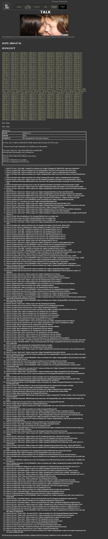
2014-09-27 (78, 81)
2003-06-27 (69, 110)
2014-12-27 (51, 81)
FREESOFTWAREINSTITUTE (28, 7)
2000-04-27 (6, 119)
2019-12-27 (78, 68)
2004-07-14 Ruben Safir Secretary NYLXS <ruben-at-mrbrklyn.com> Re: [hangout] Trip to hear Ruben (36, 361)
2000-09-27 (42, 117)
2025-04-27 (69, 55)
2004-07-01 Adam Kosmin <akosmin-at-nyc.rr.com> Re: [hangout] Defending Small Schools (33, 525)
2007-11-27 (78, 98)
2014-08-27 (6, 83)
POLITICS (36, 7)
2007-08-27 (24, 100)
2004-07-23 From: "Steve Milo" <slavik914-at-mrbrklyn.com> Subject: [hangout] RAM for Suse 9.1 (35, 248)
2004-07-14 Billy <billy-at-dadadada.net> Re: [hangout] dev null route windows (29, 347)
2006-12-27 (15, 102)
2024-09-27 (51, 56)
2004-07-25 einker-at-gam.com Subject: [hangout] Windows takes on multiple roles (31, 218)
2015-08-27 (60, 79)
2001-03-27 (69, 115)
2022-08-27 (33, 62)
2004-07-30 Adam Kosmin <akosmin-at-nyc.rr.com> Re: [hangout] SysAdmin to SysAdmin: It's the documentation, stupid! (42, 184)
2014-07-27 (15, 83)
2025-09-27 (24, 55)
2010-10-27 (7, 93)
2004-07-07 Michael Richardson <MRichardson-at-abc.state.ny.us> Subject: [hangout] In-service (35, 493)
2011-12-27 (51, 89)
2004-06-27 (42, 108)
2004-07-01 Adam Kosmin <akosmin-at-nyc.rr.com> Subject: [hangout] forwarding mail (32, 528)
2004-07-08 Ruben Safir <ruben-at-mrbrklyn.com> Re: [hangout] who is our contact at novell (33, 452)
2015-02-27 (33, 81)
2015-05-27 (6, 81)
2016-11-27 (6, 77)
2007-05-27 (51, 100)
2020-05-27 (33, 68)
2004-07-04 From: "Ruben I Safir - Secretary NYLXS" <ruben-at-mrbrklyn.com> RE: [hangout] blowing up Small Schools (42, 513)
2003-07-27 (60, 110)
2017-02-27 (60, 76)
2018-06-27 (78, 72)
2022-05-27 (60, 62)
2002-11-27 (51, 112)
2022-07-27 (42, 62)
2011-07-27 (11, 91)
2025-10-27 (15, 55)
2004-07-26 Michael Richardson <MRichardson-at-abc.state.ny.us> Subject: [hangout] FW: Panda (35, 207)
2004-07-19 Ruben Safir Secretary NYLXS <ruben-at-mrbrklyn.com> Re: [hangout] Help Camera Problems (38, 278)
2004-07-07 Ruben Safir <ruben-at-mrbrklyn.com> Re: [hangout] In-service (28, 487)
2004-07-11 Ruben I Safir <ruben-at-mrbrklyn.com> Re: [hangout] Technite (28, 426)
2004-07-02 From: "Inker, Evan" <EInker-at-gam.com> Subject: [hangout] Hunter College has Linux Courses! (38, 517)
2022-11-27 (6, 62)
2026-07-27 (15, 53)
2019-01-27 (15, 72)
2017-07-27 (15, 76)
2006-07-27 (60, 102)
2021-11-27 (33, 64)
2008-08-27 (78, 96)
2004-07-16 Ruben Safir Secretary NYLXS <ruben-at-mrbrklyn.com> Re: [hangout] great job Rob (35, 305)
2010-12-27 (73, 91)
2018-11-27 (33, 72)
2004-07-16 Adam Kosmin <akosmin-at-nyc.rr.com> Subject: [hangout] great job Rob (31, 307)
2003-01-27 (33, 112)
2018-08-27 (60, 72)
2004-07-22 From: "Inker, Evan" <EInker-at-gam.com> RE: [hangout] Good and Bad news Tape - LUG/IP (37, 254)
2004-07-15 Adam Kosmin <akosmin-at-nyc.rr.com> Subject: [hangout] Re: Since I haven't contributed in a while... (40, 322)
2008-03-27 (42, 98)
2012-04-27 (15, 89)
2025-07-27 (42, 55)
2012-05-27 (6, 89)
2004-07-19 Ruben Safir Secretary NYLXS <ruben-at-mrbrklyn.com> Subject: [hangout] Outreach (35, 276)
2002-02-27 (51, 114)
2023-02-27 (60, 60)
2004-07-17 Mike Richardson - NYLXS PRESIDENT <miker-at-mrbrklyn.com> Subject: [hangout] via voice (37, 295)
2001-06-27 (42, 115)
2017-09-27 (78, 74)
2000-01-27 (33, 119)
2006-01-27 (33, 104)
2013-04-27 (69, 85)
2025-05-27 (60, 55)
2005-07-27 (6, 106)
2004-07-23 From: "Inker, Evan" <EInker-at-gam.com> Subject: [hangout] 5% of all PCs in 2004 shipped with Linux (40, 242)
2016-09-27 (24, 77)
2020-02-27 (60, 68)
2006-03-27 (15, 104)
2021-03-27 (24, 66)
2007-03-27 (69, 100)
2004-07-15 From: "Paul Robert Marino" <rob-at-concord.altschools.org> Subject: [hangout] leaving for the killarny (40, 321)
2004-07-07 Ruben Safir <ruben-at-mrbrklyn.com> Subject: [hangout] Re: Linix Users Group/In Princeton (37, 485)
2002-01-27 (60, 114)
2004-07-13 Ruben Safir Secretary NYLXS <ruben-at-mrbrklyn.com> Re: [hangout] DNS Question (35, 402)
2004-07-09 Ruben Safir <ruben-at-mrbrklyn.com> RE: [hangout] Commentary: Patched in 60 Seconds (36, 431)
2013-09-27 (24, 85)
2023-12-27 (51, 58)
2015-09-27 (51, 79)
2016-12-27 (78, 76)
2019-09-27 (24, 70)
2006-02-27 (24, 104)
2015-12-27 (24, 79)
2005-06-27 (15, 106)
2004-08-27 (24, 108)
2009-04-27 (6, 96)
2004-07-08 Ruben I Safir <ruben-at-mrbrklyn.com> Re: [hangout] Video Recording (30, 476)
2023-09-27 (78, 58)
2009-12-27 (15, 95)
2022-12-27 (78, 60)
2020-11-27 (60, 66)
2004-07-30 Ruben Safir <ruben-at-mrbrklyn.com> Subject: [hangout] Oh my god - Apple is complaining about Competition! (42, 177)
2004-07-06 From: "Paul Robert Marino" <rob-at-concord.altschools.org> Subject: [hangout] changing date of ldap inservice (43, 502)
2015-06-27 (78, 79)
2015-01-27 (42, 81)
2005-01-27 (60, 106)
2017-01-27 (69, 76)
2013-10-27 (15, 85)
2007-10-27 (6, 100)
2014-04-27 (42, 83)
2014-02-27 (60, 83)
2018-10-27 (42, 72)
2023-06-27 (24, 60)
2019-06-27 (51, 70)
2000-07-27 (60, 117)
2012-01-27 (42, 89)
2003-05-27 (78, 110)
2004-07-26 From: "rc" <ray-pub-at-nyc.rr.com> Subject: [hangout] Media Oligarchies (31, 201)
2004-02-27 (78, 108)
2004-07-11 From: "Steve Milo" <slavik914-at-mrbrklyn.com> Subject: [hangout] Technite (32, 424)
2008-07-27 (6, 98)
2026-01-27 (69, 53)
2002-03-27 (42, 114)
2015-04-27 (15, 81)
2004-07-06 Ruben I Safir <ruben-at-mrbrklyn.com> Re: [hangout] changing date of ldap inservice (35, 500)
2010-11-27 (82, 91)
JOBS (45, 7)
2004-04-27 (60, 108)
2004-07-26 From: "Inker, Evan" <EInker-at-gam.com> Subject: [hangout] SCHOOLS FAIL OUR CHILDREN (37, 211)
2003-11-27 (24, 110)
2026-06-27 (24, 53)
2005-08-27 (78, 104)
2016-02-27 (6, 79)
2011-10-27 (68, 89)
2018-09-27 (51, 72)
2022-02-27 (6, 64)
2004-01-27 (6, 110)
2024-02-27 (33, 58)
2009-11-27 (24, 95)
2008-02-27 (51, 98)
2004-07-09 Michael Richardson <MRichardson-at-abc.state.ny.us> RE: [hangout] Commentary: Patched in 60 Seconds (41, 438)
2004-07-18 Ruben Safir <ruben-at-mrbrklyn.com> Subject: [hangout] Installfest (30, 285)
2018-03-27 (24, 74)
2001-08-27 (24, 115)
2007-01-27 (6, 102)
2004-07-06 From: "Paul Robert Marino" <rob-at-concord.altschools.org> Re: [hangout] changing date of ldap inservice (41, 498)
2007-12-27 (69, 98)
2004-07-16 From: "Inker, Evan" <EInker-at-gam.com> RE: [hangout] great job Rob (30, 303)
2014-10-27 (69, 81)
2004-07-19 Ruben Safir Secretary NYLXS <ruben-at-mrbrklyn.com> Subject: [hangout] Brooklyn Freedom (38, 269)
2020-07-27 (15, 68)
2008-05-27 (24, 98)
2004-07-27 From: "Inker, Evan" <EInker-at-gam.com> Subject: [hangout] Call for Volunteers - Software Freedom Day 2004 (42, 197)
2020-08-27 (6, 68)
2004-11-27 (78, 106)
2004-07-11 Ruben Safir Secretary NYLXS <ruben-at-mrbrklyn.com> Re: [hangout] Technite (33, 422)
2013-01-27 (15, 87)
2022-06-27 (51, 62)
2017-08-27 (6, 76)
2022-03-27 (78, 62)
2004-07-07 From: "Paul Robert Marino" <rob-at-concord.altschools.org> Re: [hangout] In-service (35, 491)
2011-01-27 (64, 91)
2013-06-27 (51, 85)
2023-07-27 (15, 60)
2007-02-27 (78, 100)
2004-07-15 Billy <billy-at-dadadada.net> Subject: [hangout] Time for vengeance (30, 319)
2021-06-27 (78, 64)
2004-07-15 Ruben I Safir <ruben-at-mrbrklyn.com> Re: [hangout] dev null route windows (32, 315)
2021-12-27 (24, 64)
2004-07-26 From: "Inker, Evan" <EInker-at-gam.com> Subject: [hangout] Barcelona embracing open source (38, 203)
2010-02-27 (78, 93)
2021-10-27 (42, 64)
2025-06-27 (51, 55)
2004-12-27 (69, 106)
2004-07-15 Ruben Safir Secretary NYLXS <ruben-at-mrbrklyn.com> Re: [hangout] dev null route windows (37, 338)
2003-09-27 (42, 110)
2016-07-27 (42, 77)
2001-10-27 (6, 115)
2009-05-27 (78, 95)
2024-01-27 (42, 58)
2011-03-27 (46, 91)
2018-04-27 (15, 74)
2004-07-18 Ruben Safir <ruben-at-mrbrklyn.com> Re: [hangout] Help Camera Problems (32, 287)
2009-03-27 (15, 96)
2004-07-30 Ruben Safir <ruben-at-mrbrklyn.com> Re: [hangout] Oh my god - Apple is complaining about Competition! (41, 172)
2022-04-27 (69, 62)
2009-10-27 (33, 95)
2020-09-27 (78, 66)
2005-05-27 (24, 106)
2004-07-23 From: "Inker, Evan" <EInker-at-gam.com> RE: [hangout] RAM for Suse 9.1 (32, 240)
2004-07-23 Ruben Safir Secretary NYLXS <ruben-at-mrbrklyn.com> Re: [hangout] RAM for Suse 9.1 (36, 246)
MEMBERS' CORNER (54, 7)
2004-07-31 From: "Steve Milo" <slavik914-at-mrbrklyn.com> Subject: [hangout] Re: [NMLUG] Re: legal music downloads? (42, 168)
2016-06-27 (51, 77)
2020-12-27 (51, 66)
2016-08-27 (33, 77)
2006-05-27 (78, 102)
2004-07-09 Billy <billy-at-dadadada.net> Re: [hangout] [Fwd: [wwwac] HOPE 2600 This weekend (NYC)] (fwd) (38, 450)
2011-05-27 (29, 91)
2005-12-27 (42, 104)
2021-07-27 (69, 64)
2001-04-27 (60, 115)
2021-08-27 (60, 64)
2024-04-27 (15, 58)
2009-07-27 (60, 95)
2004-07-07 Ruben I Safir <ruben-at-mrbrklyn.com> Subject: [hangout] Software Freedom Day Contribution (38, 489)
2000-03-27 (15, 119)
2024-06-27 (78, 56)
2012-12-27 (24, 87)
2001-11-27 (78, 114)
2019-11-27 (6, 70)
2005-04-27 (33, 106)
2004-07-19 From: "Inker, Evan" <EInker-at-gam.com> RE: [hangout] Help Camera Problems (33, 280)
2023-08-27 (6, 60)
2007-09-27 (15, 100)
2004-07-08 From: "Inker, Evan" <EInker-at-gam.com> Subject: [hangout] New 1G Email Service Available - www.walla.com (43, 472)
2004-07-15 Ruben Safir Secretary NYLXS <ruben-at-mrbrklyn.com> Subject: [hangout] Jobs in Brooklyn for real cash (41, 309)
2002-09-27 (69, 112)
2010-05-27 (51, 93)
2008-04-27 (33, 98)
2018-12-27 (24, 72)
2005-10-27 (60, 104)
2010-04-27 (60, 93)
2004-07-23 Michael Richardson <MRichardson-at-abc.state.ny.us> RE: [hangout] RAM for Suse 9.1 (35, 235)
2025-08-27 (33, 55)
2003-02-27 (24, 112)
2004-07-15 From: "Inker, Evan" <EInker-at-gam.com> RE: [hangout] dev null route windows (33, 334)
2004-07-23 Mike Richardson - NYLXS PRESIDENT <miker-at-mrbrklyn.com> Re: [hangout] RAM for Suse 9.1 (38, 244)
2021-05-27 (6, 66)
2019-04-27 (69, 70)
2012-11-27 (33, 87)
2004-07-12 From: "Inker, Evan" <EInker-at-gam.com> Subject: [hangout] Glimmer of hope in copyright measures (40, 411)
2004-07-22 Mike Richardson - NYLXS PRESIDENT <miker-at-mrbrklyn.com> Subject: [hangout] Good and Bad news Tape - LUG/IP (45, 257)
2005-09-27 (69, 104)
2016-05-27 (60, 77)
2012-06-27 (78, 87)
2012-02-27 (33, 89)
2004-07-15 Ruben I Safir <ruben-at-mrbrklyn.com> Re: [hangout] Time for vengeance (31, 311)
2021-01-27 (42, 66)
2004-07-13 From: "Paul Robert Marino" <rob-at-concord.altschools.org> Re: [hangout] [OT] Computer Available (39, 385)
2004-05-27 (51, 108)
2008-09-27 (69, 96)
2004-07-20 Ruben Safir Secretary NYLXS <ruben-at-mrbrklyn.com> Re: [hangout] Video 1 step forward (37, 261)
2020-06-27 (24, 68)
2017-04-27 (42, 76)
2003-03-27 (15, 112)
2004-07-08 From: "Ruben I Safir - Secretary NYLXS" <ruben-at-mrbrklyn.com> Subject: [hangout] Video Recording (40, 480)
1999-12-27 (42, 119)
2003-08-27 (51, 110)
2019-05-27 (60, 70)
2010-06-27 (43, 93)
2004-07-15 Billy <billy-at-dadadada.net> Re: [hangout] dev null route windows (29, 324)
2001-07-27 (33, 115)
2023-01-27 (69, 60)
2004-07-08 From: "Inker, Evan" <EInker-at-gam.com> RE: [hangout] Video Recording (31, 478)
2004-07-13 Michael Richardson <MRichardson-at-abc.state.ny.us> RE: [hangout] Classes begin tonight (37, 391)
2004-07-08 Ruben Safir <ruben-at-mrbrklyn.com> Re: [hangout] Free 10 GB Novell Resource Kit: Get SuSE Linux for (41, 454)
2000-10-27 (33, 117)
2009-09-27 (42, 95)
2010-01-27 (6, 95)
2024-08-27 (60, 56)
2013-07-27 (42, 85)
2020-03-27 (51, 68)
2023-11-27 (60, 58)
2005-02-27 (51, 106)
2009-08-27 (51, 95)
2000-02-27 (24, 119)
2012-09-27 (51, 87)
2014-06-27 (24, 83)
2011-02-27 (55, 91)
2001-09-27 (15, 115)
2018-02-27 (33, 74)
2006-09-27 (42, 102)
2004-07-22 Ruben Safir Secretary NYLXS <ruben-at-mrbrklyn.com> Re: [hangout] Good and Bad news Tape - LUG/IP (41, 256)
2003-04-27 (6, 112)
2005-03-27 (42, 106)
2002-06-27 (15, 114)
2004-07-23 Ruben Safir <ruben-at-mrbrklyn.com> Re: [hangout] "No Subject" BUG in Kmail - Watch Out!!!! (38, 225)
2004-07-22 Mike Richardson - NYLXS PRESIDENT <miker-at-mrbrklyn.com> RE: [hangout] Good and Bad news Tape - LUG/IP (43, 252)
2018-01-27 (42, 74)
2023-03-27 (51, 60)
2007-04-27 (60, 100)
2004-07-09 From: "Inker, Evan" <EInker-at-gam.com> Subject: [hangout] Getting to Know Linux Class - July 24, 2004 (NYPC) (43, 445)
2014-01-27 (69, 83)
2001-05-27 (51, 115)
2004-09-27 (15, 108)
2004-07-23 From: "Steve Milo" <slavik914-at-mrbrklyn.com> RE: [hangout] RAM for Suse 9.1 (34, 229)
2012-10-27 (42, 87)
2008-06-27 (15, 98)
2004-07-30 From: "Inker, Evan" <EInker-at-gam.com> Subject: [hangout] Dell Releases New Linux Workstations (39, 192)
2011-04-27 (37, 91)
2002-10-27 (60, 112)
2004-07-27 (33, 108)
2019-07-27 (42, 70)
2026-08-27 (6, 53)
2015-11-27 (33, 79)
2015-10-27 (42, 79)
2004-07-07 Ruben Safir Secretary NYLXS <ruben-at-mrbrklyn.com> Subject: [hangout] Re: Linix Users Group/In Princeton (42, 482)
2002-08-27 (78, 112)
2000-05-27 (78, 117)
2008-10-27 (60, 96)
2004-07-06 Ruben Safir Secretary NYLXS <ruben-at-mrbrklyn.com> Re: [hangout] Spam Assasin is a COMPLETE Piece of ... (43, 506)
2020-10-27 (69, 66)
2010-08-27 (25, 93)
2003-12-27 (15, 110)
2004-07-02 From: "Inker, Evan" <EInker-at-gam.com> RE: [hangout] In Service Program (32, 519)
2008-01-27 (60, 98)
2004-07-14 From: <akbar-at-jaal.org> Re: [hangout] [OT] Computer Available (29, 345)
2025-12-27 (78, 53)
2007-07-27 (33, 100)
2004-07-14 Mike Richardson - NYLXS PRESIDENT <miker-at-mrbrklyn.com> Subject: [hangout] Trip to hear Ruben (40, 363)
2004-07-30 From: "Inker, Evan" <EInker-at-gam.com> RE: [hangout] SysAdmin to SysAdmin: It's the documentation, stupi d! (43, 179)
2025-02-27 (6, 56)
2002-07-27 (6, 114)
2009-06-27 (69, 95)
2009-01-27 (33, 96)
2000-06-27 (69, 117)
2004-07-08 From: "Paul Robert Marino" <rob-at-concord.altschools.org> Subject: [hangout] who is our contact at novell (42, 470)
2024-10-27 (42, 56)
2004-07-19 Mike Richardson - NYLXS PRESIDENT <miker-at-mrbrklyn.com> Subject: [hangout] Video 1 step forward (41, 263)
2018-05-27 (6, 74)
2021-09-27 (51, 64)
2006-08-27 (51, 102)
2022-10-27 (15, 62)
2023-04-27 (42, 60)
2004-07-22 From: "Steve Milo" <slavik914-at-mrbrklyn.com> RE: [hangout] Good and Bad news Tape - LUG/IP (39, 250)
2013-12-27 (78, 83)
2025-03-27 (78, 55)
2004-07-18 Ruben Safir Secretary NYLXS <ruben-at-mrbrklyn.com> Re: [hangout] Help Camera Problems (38, 291)
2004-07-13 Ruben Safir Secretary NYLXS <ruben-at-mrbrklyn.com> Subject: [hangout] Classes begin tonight (39, 389)
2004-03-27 (69, 108)
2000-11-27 (24, 117)
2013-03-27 (78, 85)
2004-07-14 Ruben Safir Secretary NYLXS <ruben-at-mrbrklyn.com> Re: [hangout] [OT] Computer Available (38, 377)
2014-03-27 (51, 83)
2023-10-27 (69, 58)
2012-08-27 (60, 87)
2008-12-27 (42, 96)
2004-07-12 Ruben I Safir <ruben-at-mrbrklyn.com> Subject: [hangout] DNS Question (31, 409)
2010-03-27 (69, 93)
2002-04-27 (33, 114)
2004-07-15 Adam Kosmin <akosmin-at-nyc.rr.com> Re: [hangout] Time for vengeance (32, 317)
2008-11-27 (51, 96)
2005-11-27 (51, 104)
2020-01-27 (69, 68)
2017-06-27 (24, 76)
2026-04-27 (42, 53)
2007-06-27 (42, 100)
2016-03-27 (78, 77)
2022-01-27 (15, 64)
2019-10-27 (15, 70)
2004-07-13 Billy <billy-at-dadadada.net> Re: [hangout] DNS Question (27, 393)
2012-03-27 (24, 89)
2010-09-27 (16, 93)
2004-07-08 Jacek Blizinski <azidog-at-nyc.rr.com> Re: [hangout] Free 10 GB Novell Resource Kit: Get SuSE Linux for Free (43, 466)
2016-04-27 (69, 77)
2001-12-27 (69, 114)
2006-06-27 (69, 102)
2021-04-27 (15, 66)
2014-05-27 (33, 83)
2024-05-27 (6, 58)
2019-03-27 (78, 70)
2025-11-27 (6, 55)
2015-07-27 (69, 79)
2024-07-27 (69, 56)
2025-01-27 (15, 56)
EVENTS (19, 7)
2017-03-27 (51, 76)
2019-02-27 (6, 72)
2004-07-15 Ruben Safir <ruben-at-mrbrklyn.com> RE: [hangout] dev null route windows (32, 332)
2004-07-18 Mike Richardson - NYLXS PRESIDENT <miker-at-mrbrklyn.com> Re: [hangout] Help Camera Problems (40, 283)
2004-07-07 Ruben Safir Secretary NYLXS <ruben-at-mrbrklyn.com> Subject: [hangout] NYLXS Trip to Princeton (39, 484)
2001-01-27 (6, 117)
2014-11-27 (60, 81)
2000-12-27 (15, 117)
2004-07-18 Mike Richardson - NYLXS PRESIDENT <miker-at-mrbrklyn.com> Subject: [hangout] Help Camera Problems (42, 293)
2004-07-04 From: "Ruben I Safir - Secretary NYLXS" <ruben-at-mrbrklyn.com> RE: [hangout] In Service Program (40, 515)
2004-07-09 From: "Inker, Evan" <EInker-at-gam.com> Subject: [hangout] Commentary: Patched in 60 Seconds (39, 440)
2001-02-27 (78, 115)
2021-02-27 (33, 66)
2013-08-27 (33, 85)
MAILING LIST (62, 7)
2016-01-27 (15, 79)
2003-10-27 (33, 110)
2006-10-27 (33, 102)
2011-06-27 (20, 91)
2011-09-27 (77, 89)
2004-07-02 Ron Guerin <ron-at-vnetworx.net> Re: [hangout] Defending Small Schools (31, 523)
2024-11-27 (33, 56)
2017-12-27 (51, 74)
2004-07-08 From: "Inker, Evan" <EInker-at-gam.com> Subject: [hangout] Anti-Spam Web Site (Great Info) (37, 468)
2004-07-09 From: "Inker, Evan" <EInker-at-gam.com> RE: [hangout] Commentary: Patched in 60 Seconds (38, 436)
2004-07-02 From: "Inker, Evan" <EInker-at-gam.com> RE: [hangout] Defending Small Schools (34, 521)
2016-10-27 (15, 77)
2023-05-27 (33, 60)
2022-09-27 (24, 62)
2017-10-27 (69, 74)
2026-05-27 (33, 53)
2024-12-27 (24, 56)
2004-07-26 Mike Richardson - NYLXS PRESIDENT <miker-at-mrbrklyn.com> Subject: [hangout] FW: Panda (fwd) (39, 199)
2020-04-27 (42, 68)
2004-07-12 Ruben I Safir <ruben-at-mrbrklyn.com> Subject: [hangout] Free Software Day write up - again (37, 416)
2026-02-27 (60, 53)
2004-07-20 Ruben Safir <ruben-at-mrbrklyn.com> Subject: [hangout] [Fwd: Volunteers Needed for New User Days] (40, 259)
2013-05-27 (60, 85)
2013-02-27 (6, 87)
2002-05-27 (24, 114)
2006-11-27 (24, 102)
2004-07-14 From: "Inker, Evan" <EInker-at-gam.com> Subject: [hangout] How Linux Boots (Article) (35, 352)
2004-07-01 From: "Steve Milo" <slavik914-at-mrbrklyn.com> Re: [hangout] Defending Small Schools (36, 526)
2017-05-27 (33, 76)
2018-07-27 (69, 72)
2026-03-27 (51, 53)
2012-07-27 (69, 87)
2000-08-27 (51, 117)
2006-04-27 (6, 104)
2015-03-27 (24, 81)
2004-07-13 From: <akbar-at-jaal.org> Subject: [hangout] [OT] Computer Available (30, 387)
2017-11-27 (60, 74)
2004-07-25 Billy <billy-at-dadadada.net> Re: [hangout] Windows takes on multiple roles (32, 216)
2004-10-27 (6, 108)
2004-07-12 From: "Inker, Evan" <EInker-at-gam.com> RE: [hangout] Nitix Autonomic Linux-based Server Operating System (43, 413)
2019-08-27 (33, 70)
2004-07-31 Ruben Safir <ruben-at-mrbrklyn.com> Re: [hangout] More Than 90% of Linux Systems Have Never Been (41, 170)
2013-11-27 (6, 85)
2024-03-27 (24, 58)
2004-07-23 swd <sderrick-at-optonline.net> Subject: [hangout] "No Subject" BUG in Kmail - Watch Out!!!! (37, 227)
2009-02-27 (24, 96)
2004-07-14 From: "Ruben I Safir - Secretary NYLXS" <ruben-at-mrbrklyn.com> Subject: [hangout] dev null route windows (42, 371)
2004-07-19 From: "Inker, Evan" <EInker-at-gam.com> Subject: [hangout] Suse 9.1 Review (33, 274)
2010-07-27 (34, 93)
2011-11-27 (59, 89)
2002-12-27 (42, 112)
